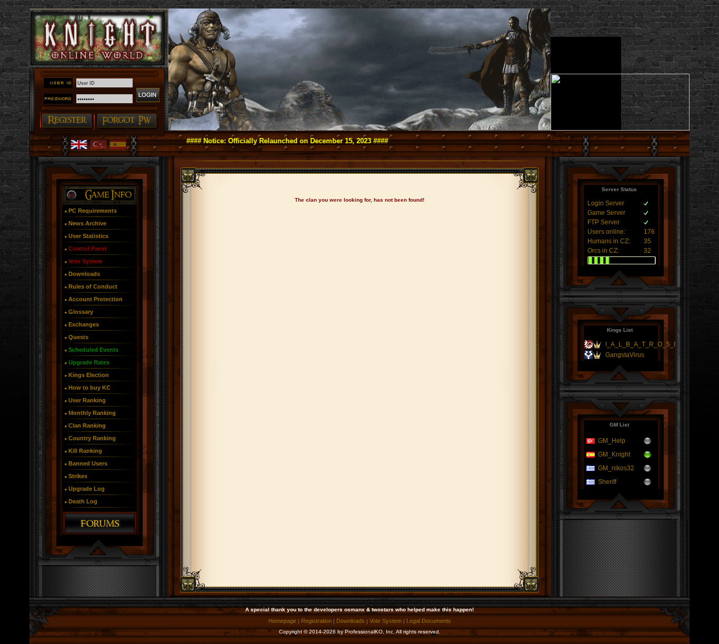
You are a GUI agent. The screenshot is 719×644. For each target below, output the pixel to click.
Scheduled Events (93, 349)
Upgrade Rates (88, 362)
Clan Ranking (87, 425)
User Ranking (87, 400)
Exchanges (83, 324)
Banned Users (87, 463)
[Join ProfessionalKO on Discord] (620, 128)
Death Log (82, 501)
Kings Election (88, 375)
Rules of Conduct (92, 286)
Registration (316, 621)
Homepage (282, 621)
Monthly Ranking (92, 413)
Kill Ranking (85, 451)
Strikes (77, 476)
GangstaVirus (624, 355)
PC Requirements (92, 210)
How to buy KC (89, 387)
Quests (78, 337)
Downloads (84, 274)
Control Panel (87, 248)
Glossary (80, 312)
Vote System (85, 261)
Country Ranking (92, 438)
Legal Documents (428, 621)
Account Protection (95, 299)
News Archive (87, 223)
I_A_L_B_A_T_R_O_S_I (640, 344)
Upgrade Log (86, 489)
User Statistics (88, 236)
